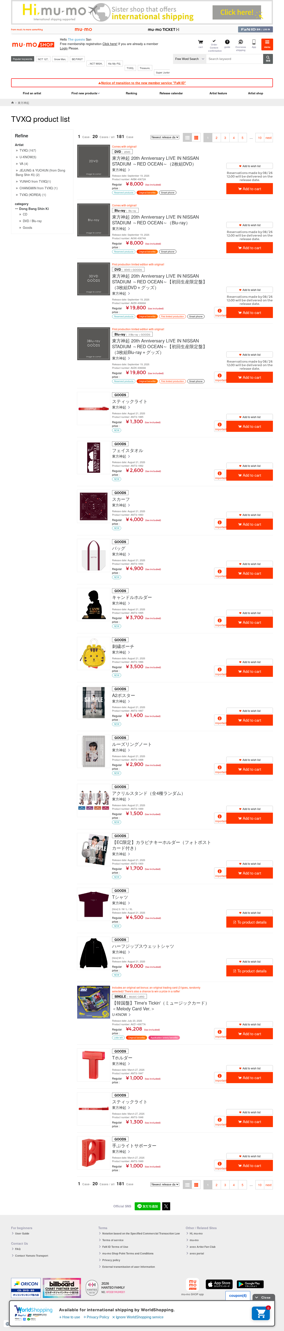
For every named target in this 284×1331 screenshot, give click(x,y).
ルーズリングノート (132, 744)
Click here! (110, 43)
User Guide (22, 1233)
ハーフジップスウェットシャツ (143, 946)
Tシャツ (120, 897)
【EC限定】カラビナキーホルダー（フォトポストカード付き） (161, 845)
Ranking (131, 93)
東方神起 (119, 170)
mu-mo (194, 1240)
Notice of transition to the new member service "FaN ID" (143, 83)
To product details (252, 922)
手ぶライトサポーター (134, 1145)
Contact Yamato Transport (31, 1256)
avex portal (197, 1253)
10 (260, 137)
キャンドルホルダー (132, 597)
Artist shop (255, 93)
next (269, 137)
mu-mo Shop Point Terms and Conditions (128, 1253)
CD (25, 214)
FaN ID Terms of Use (115, 1247)
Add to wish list (251, 166)
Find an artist (32, 93)
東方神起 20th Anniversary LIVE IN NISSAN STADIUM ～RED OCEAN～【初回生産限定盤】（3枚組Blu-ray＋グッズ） (159, 346)
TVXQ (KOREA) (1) (33, 194)
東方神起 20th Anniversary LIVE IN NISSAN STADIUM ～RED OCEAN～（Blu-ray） (155, 219)
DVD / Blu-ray (32, 221)
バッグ (118, 548)
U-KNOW (120, 1014)
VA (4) (24, 163)
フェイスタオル (127, 450)
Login (64, 48)
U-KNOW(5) (28, 157)
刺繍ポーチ (123, 646)
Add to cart (252, 188)
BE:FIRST (77, 59)
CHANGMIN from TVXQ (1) (39, 188)
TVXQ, (130, 68)
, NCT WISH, (96, 63)
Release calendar (171, 93)
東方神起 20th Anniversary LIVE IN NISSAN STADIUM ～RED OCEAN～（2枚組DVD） (155, 161)
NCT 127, (43, 59)
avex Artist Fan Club (202, 1247)
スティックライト (130, 401)
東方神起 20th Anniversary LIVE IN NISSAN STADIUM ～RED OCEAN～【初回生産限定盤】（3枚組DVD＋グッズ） (159, 281)
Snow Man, (60, 59)
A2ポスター (123, 695)
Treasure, (145, 68)
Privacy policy (111, 1260)
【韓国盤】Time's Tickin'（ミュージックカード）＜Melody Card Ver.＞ (160, 1005)
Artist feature (218, 93)
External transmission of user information (128, 1267)
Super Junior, (163, 72)
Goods (27, 227)
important (220, 315)
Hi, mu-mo (196, 1233)
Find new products (84, 93)
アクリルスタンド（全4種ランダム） (148, 793)
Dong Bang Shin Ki (34, 208)
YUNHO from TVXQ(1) (35, 181)
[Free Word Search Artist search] (189, 59)
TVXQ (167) (28, 150)
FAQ (17, 1249)
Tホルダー (122, 1057)
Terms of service (113, 1240)
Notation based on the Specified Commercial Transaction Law (141, 1233)
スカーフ (121, 499)
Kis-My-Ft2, (114, 63)
